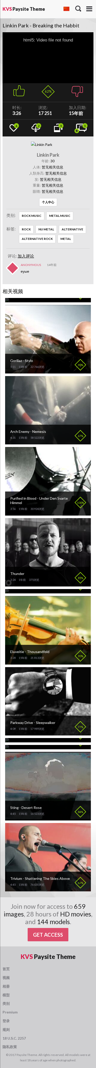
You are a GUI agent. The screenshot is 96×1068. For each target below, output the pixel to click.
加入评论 (26, 255)
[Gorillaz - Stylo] (48, 371)
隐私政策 (10, 1046)
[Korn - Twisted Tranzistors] (28, 747)
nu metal (46, 229)
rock (26, 229)
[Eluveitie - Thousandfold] (48, 662)
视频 (6, 977)
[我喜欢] (19, 90)
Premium (10, 1012)
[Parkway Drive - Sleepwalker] (48, 733)
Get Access (48, 935)
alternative (72, 229)
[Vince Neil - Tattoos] (23, 740)
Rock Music (31, 216)
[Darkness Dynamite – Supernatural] (35, 300)
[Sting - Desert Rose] (48, 818)
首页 (6, 969)
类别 (6, 1003)
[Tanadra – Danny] (20, 591)
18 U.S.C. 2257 (14, 1038)
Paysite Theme (24, 9)
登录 (6, 1021)
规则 (6, 1029)
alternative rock (37, 239)
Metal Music (59, 216)
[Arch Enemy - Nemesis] (48, 442)
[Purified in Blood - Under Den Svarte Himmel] (48, 513)
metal (65, 239)
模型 (6, 995)
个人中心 (48, 202)
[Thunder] (48, 584)
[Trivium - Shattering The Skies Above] (48, 889)
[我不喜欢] (77, 90)
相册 (6, 986)
